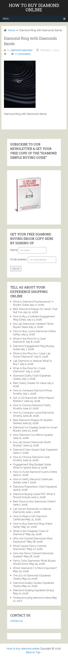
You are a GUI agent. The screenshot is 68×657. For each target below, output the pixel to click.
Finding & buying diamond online (32, 597)
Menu (6, 18)
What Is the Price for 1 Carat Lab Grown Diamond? (32, 355)
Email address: (19, 259)
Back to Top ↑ (34, 652)
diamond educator (22, 50)
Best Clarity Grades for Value (29, 383)
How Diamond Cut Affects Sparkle (33, 434)
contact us (16, 620)
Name (13, 250)
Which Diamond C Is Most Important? (35, 568)
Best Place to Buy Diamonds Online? (34, 501)
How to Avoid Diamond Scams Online (35, 471)
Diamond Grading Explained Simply (33, 590)
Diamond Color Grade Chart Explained (35, 449)
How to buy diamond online (34, 7)
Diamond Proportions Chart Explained (35, 486)
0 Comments (23, 53)
